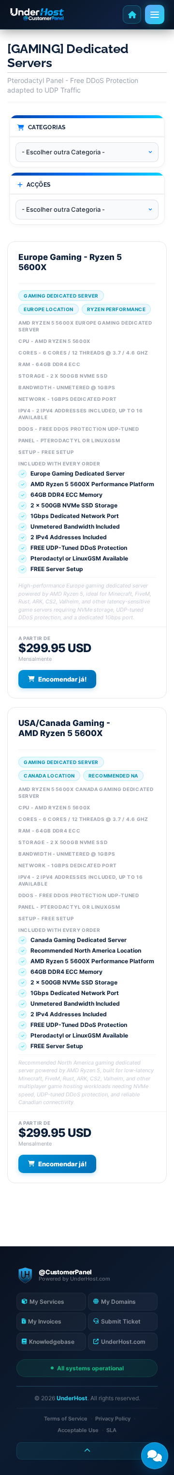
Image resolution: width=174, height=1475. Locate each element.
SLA (111, 1430)
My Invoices (44, 1321)
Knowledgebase (51, 1341)
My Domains (118, 1301)
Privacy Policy (112, 1418)
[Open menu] (154, 14)
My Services (46, 1301)
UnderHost (72, 1398)
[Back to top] (87, 1451)
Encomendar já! (62, 679)
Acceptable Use (78, 1430)
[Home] (132, 14)
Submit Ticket (121, 1321)
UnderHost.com (123, 1341)
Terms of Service (65, 1418)
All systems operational (90, 1368)
